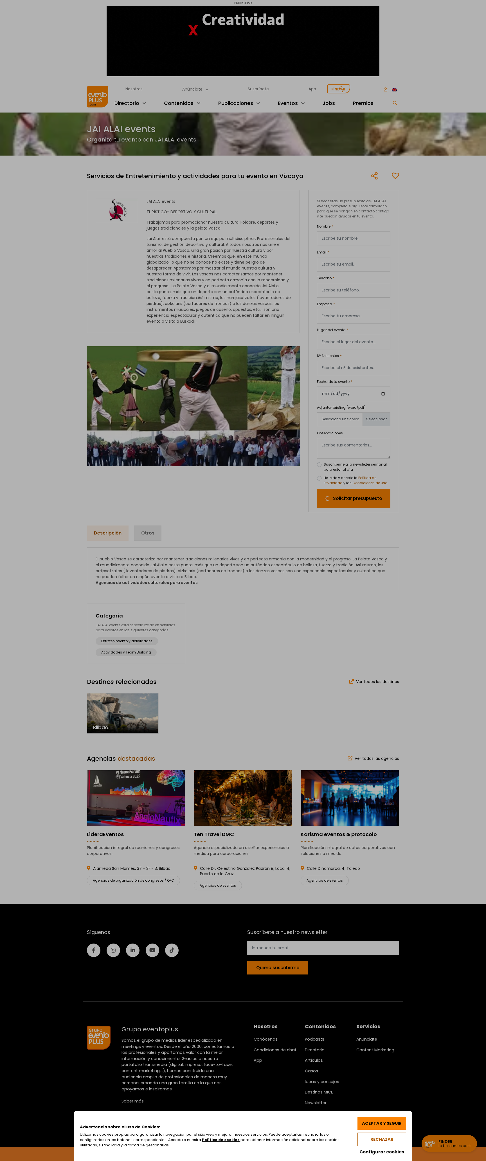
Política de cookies (221, 1139)
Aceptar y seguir (382, 1123)
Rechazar (381, 1139)
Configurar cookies (381, 1152)
